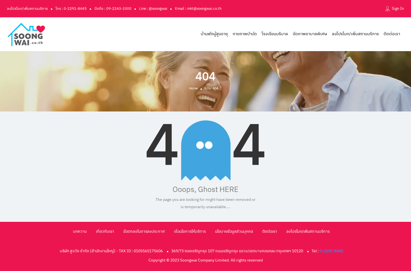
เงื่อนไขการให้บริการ (190, 231)
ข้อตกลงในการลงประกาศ (144, 231)
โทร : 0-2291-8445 (71, 9)
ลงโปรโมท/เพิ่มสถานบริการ (27, 9)
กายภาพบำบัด (245, 33)
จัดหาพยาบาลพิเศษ (310, 33)
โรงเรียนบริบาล (275, 33)
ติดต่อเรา (392, 33)
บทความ (80, 231)
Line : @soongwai (153, 9)
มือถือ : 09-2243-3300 (113, 9)
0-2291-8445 (331, 251)
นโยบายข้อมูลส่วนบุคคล (234, 231)
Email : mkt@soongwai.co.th (198, 9)
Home (193, 88)
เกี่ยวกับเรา (105, 231)
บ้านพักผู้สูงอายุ (214, 33)
